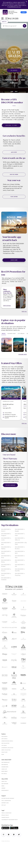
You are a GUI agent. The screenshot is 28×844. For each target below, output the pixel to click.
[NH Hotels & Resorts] (23, 660)
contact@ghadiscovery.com (14, 7)
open (23, 12)
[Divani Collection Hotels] (23, 622)
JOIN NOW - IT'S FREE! (11, 125)
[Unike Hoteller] (4, 723)
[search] (24, 26)
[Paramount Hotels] (14, 683)
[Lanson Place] (23, 639)
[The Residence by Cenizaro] (23, 694)
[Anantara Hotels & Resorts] (14, 594)
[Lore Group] (14, 647)
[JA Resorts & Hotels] (4, 639)
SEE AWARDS (14, 70)
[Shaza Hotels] (4, 706)
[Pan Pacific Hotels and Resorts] (23, 683)
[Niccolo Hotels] (23, 667)
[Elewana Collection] (4, 632)
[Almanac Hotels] (4, 594)
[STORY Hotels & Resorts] (14, 706)
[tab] (3, 334)
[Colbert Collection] (4, 622)
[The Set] (23, 700)
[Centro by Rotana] (4, 615)
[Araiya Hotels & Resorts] (4, 601)
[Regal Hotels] (14, 694)
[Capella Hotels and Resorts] (23, 608)
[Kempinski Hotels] (14, 639)
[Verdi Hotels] (14, 723)
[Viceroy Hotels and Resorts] (23, 723)
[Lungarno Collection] (23, 647)
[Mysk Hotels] (14, 660)
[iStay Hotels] (23, 632)
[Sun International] (9, 712)
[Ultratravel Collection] (23, 718)
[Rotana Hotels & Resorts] (4, 700)
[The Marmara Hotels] (23, 654)
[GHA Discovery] (16, 18)
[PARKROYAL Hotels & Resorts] (14, 689)
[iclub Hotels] (14, 632)
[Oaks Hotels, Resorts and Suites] (23, 675)
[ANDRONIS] (23, 594)
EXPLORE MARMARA (10, 485)
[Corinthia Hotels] (14, 622)
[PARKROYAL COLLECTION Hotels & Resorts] (4, 688)
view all (24, 311)
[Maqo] (4, 654)
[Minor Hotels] (4, 660)
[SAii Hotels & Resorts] (14, 700)
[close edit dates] (26, 2)
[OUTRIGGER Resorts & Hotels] (4, 683)
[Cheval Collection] (14, 615)
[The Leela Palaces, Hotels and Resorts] (4, 647)
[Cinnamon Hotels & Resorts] (23, 615)
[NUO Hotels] (14, 675)
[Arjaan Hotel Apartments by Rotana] (14, 601)
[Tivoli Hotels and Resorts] (14, 717)
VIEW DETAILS (7, 305)
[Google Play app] (14, 828)
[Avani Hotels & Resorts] (4, 608)
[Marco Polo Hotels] (14, 654)
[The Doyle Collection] (9, 627)
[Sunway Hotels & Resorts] (23, 712)
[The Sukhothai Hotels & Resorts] (23, 706)
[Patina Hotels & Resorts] (23, 688)
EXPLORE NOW (23, 354)
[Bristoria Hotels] (14, 609)
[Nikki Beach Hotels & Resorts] (4, 675)
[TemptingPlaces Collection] (4, 718)
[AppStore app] (5, 828)
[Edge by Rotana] (23, 627)
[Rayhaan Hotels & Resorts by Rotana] (4, 694)
